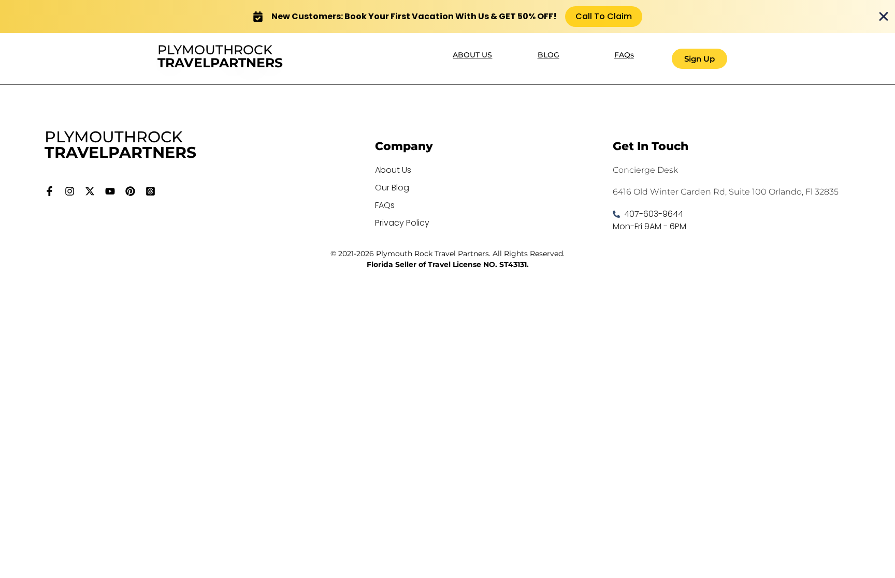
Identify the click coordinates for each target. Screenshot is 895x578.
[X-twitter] (90, 191)
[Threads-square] (150, 191)
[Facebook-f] (49, 191)
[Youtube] (110, 191)
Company (404, 146)
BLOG (548, 55)
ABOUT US (472, 55)
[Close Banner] (883, 16)
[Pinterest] (130, 191)
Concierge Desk (645, 170)
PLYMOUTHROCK (220, 56)
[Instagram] (70, 191)
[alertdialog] (447, 16)
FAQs (624, 55)
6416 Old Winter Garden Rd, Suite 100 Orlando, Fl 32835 (726, 192)
